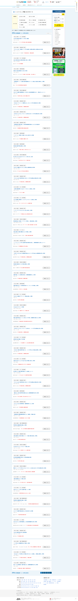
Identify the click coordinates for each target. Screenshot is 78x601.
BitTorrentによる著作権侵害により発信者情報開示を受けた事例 (25, 521)
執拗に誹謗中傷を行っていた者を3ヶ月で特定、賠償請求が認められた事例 (27, 317)
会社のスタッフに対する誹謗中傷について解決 (22, 489)
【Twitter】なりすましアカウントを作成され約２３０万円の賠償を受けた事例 (28, 113)
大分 (30, 587)
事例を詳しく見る (46, 42)
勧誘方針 (39, 593)
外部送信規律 (47, 593)
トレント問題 (23, 27)
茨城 (30, 581)
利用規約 (35, 592)
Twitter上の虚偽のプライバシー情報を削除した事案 (23, 296)
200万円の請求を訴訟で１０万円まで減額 (21, 38)
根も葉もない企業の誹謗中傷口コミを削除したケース (23, 371)
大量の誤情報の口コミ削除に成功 (20, 478)
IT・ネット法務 (32, 24)
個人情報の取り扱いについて (33, 593)
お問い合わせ (51, 593)
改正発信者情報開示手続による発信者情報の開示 (22, 457)
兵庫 (24, 584)
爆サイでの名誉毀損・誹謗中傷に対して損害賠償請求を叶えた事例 (26, 564)
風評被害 (45, 584)
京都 (26, 584)
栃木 (34, 581)
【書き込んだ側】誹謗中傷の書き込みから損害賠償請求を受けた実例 (26, 392)
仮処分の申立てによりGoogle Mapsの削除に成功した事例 (24, 360)
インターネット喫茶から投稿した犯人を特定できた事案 (24, 135)
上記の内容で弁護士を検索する (58, 25)
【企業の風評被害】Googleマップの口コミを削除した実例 (24, 188)
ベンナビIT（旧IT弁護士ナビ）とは (20, 592)
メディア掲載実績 (27, 593)
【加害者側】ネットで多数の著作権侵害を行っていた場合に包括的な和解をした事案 (29, 81)
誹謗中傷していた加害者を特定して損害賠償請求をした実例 (24, 274)
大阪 (22, 584)
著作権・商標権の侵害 (43, 22)
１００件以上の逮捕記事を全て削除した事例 (22, 543)
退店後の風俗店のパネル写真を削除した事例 (22, 264)
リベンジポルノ (32, 22)
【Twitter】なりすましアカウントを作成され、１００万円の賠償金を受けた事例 (28, 328)
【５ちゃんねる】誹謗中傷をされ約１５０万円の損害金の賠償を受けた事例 (27, 178)
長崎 (26, 587)
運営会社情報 (31, 592)
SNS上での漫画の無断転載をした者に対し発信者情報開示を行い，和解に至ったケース (29, 92)
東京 (22, 581)
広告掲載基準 (43, 593)
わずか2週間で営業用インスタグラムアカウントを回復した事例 (25, 199)
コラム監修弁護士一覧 (52, 592)
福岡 (22, 587)
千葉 (28, 581)
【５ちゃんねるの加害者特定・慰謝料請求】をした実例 (24, 403)
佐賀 (24, 587)
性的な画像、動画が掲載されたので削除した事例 (22, 231)
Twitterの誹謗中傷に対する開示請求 (20, 532)
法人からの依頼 (32, 16)
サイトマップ (57, 592)
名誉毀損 (22, 24)
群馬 (32, 581)
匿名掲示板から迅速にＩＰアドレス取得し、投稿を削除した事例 (25, 221)
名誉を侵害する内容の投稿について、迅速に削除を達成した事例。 (26, 435)
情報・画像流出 (49, 581)
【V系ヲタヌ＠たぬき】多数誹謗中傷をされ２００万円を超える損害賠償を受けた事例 (29, 253)
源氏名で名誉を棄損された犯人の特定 (20, 70)
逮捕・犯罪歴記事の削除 (43, 24)
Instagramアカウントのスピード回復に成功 (22, 446)
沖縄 (36, 587)
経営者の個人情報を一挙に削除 (19, 339)
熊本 (28, 587)
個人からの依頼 (23, 16)
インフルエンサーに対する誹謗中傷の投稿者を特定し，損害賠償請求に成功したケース (29, 242)
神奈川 (24, 581)
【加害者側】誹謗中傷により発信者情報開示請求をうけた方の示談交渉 (27, 124)
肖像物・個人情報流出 (24, 22)
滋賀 (28, 584)
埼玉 (26, 581)
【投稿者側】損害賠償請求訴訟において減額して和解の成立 (24, 414)
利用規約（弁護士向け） (40, 592)
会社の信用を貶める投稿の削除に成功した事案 (22, 60)
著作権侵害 (58, 581)
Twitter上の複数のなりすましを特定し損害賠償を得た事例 (24, 167)
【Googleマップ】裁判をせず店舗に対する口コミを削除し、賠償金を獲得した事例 (29, 553)
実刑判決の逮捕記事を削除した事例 (20, 425)
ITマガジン (27, 592)
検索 (63, 14)
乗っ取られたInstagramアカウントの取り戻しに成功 (23, 156)
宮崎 (32, 587)
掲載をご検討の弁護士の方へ (19, 593)
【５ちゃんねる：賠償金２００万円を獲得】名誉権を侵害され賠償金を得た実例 (28, 49)
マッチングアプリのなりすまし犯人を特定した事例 (23, 210)
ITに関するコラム (46, 592)
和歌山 (32, 584)
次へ (50, 572)
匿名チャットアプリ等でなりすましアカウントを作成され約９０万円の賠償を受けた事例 (30, 468)
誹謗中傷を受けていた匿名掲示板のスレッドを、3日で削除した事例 (26, 285)
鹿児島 (34, 587)
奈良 (30, 584)
